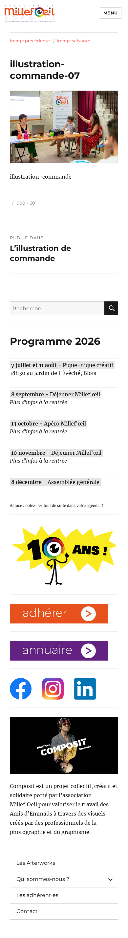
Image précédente (30, 40)
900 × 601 (27, 203)
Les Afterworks (35, 863)
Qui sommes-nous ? (42, 879)
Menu (110, 12)
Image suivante (73, 40)
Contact (27, 911)
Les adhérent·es (37, 895)
